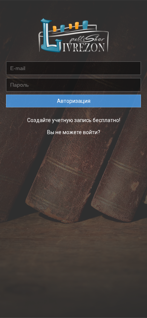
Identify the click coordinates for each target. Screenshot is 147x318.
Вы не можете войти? (73, 132)
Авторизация (73, 101)
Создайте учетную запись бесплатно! (73, 120)
